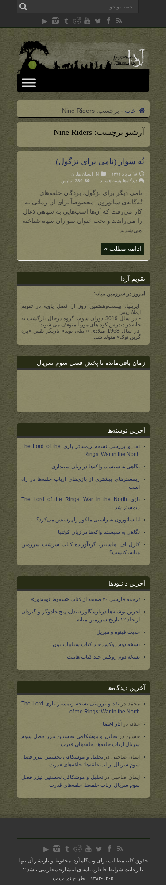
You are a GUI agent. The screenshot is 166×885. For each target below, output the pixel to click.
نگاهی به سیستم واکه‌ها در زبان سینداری (95, 467)
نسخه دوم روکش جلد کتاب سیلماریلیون (96, 644)
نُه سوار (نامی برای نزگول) (100, 161)
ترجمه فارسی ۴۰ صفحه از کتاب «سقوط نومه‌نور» (85, 599)
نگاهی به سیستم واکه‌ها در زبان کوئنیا (99, 532)
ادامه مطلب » (122, 248)
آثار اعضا (112, 724)
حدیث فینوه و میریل (118, 632)
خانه (131, 110)
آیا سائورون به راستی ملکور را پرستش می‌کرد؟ (88, 520)
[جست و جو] (23, 6)
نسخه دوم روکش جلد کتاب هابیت (103, 657)
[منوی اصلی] (29, 82)
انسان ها (85, 174)
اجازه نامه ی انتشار (83, 869)
